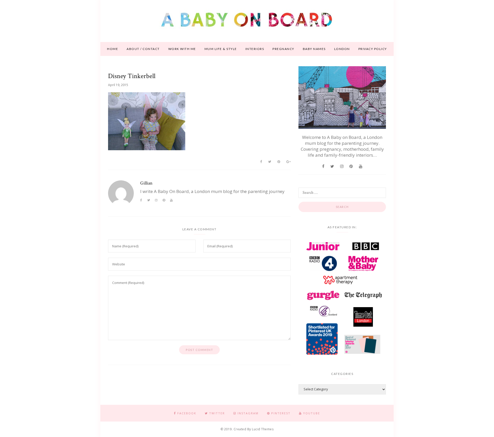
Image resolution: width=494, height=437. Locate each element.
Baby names (314, 49)
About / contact (143, 49)
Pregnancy (283, 49)
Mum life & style (221, 49)
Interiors (254, 49)
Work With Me (182, 49)
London (342, 49)
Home (112, 49)
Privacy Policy (372, 49)
